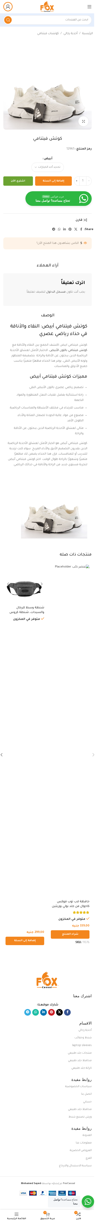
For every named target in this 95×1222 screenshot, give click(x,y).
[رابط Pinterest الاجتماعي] (70, 229)
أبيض (48, 158)
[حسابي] (8, 6)
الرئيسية (87, 33)
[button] (25, 941)
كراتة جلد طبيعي (81, 1068)
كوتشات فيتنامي (48, 33)
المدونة (87, 1135)
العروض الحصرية (81, 1150)
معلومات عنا (84, 1143)
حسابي (87, 1102)
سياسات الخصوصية (78, 1086)
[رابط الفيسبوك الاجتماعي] (81, 229)
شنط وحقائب (83, 1037)
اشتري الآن (18, 181)
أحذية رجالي (70, 33)
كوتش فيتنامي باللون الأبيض (68, 350)
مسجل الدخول (56, 292)
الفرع (89, 1158)
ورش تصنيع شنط (80, 1117)
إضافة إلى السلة (53, 181)
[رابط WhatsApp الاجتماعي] (59, 229)
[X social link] (76, 229)
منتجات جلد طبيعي (80, 1053)
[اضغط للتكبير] (83, 121)
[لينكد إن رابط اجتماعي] (64, 229)
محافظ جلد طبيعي (80, 1060)
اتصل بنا (86, 1094)
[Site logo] (47, 6)
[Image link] (47, 980)
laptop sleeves (82, 1045)
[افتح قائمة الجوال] (89, 6)
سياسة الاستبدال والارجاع (75, 1165)
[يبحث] (8, 20)
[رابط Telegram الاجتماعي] (54, 229)
